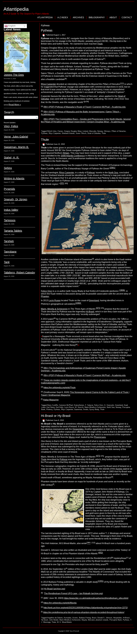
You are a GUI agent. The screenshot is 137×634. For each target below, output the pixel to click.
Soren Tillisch (81, 133)
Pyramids (9, 188)
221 (62, 183)
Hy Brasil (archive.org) (54, 589)
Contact (127, 17)
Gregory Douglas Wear (72, 131)
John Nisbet (53, 620)
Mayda (84, 620)
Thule (100, 44)
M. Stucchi (79, 407)
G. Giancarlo (109, 405)
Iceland (85, 131)
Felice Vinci (46, 291)
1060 (78, 303)
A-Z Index (62, 17)
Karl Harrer (51, 407)
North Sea (113, 172)
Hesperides (78, 429)
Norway (100, 131)
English (12, 26)
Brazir (94, 618)
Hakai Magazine (51, 400)
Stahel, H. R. (11, 157)
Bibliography (97, 17)
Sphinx (8, 167)
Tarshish (9, 241)
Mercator (91, 620)
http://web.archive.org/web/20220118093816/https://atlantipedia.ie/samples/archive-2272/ (85, 608)
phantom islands (102, 620)
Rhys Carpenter (48, 84)
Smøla (85, 409)
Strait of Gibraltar (93, 133)
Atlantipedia (16, 9)
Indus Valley (11, 209)
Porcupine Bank (115, 620)
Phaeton (45, 296)
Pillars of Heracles (119, 131)
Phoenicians (100, 437)
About (113, 17)
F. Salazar (89, 405)
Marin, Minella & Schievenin (54, 309)
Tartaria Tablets (13, 230)
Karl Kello (59, 407)
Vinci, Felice (11, 126)
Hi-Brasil (90, 311)
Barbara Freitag (85, 618)
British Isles (52, 131)
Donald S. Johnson (104, 618)
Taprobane (10, 251)
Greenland (94, 300)
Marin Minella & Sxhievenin (95, 407)
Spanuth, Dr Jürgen (15, 199)
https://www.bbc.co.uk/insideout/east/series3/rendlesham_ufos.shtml (96, 598)
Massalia (92, 131)
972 (98, 308)
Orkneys (107, 131)
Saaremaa (78, 409)
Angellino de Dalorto (55, 618)
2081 (112, 168)
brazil (56, 434)
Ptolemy (49, 409)
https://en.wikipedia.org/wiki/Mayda (60, 603)
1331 (100, 581)
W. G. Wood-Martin (64, 622)
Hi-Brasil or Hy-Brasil (55, 416)
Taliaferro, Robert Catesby (19, 272)
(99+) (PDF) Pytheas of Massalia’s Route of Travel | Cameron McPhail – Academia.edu (84, 107)
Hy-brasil (44, 620)
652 (100, 553)
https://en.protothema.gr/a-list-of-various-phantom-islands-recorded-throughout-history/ (83, 612)
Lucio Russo (54, 300)
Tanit (6, 262)
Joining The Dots (14, 74)
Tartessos (9, 220)
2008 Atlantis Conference (73, 156)
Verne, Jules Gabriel (16, 136)
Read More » (15, 104)
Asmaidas (67, 618)
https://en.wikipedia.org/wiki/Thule (59, 387)
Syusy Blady (94, 409)
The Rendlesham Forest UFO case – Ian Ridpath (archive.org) (73, 593)
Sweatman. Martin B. (16, 147)
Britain (66, 153)
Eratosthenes (79, 405)
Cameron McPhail (66, 405)
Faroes (60, 131)
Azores (119, 469)
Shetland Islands (68, 133)
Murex (72, 437)
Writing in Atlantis (14, 178)
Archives (78, 17)
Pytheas (46, 30)
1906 (122, 290)
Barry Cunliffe (52, 405)
